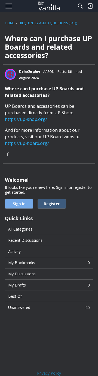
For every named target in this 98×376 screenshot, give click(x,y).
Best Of (15, 296)
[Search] (80, 6)
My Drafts (49, 285)
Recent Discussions (25, 240)
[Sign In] (90, 6)
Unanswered (49, 307)
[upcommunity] (49, 6)
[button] (10, 74)
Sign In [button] (19, 203)
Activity (14, 251)
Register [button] (52, 203)
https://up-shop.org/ (26, 119)
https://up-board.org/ (27, 143)
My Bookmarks (49, 262)
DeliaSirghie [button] (29, 71)
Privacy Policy (49, 373)
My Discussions (22, 273)
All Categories (20, 229)
